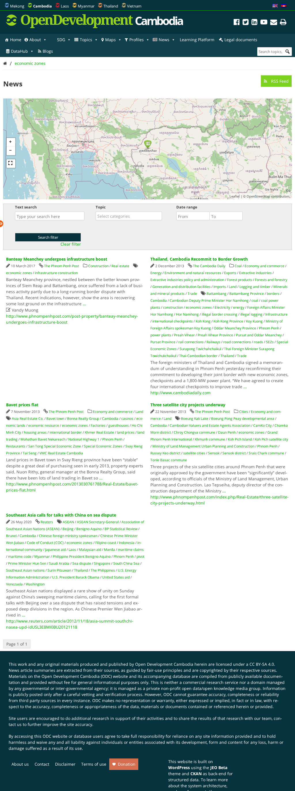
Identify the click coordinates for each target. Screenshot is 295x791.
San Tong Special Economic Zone (54, 446)
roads (258, 341)
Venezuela (14, 584)
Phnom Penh (269, 328)
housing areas (35, 432)
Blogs (48, 51)
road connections (237, 341)
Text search (26, 207)
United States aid (116, 577)
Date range (186, 207)
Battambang (216, 293)
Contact (42, 764)
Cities (243, 411)
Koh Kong (203, 321)
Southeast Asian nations (25, 570)
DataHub (19, 51)
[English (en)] (275, 6)
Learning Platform (197, 39)
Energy (156, 272)
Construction (98, 265)
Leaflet (235, 196)
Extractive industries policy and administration (187, 279)
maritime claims (131, 549)
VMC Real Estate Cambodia (61, 453)
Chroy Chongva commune (194, 432)
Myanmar (86, 6)
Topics (86, 39)
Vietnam (134, 6)
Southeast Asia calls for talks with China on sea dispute (61, 515)
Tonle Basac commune (168, 460)
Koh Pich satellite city (271, 439)
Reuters (47, 521)
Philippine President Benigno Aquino (82, 556)
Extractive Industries (255, 272)
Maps (110, 39)
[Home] (5, 63)
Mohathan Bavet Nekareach (42, 439)
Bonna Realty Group (83, 418)
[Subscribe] (273, 23)
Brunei (11, 535)
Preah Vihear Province (215, 335)
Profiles (136, 39)
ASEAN (68, 521)
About (35, 39)
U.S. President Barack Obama (75, 577)
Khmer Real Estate (99, 432)
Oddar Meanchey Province (235, 328)
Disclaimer (65, 764)
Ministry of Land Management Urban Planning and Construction (203, 446)
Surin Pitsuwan (59, 570)
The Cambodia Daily (209, 265)
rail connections (191, 341)
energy (238, 307)
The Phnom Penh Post (61, 265)
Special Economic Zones (103, 446)
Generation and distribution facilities (181, 286)
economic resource (43, 425)
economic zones (30, 63)
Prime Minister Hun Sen (27, 563)
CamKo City (262, 425)
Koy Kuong (254, 321)
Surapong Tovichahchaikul (200, 348)
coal (254, 300)
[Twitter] (246, 23)
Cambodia (158, 300)
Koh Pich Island (240, 439)
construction (173, 307)
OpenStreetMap (258, 196)
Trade (192, 293)
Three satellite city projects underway (187, 404)
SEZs (270, 341)
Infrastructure (276, 314)
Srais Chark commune (266, 453)
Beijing (68, 528)
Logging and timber (255, 286)
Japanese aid (55, 549)
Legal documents (240, 39)
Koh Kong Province (228, 321)
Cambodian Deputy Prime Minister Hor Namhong (209, 300)
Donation (126, 764)
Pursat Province (162, 341)
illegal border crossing (219, 314)
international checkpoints (172, 321)
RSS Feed (279, 81)
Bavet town (55, 418)
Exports (230, 272)
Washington (35, 584)
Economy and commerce (264, 265)
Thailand (110, 6)
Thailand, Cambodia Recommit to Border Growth (199, 259)
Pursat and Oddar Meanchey (259, 335)
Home (15, 39)
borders (273, 293)
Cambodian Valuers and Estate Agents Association (210, 425)
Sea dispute (81, 563)
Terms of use (93, 764)
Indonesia (127, 542)
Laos (65, 6)
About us (20, 764)
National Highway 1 (83, 439)
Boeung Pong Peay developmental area (242, 418)
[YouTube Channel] (263, 23)
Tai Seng (30, 453)
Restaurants (15, 446)
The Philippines (103, 570)
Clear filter (70, 244)
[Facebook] (237, 23)
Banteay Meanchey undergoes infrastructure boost (56, 259)
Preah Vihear (184, 335)
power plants (160, 335)
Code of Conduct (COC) (45, 542)
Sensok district (234, 453)
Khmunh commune (210, 439)
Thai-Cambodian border (198, 355)
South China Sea (126, 563)
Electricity (222, 307)
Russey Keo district (165, 453)
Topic (101, 207)
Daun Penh (227, 432)
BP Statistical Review (121, 528)
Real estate (120, 265)
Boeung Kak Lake (194, 418)
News (164, 39)
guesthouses (118, 425)
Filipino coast (105, 542)
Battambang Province (246, 293)
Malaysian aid (90, 549)
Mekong (17, 6)
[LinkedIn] (254, 23)
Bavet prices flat (22, 404)
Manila (109, 549)
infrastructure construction (56, 272)
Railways (213, 341)
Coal (238, 265)
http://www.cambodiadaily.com (180, 392)
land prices (126, 432)
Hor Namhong (187, 314)
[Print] (283, 23)
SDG (61, 39)
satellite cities (194, 453)
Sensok (214, 453)
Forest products (239, 279)
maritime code (19, 556)
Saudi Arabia (59, 563)
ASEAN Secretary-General (98, 521)
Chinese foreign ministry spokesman (68, 535)
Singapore (102, 563)
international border (66, 432)
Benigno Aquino (89, 528)
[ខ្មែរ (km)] (283, 6)
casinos (127, 418)
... (84, 303)
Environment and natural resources (192, 272)
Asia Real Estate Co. (28, 418)
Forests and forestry (271, 279)
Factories (98, 425)
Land (233, 286)
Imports (219, 286)
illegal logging (251, 314)
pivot (140, 556)
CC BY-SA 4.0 (261, 664)
